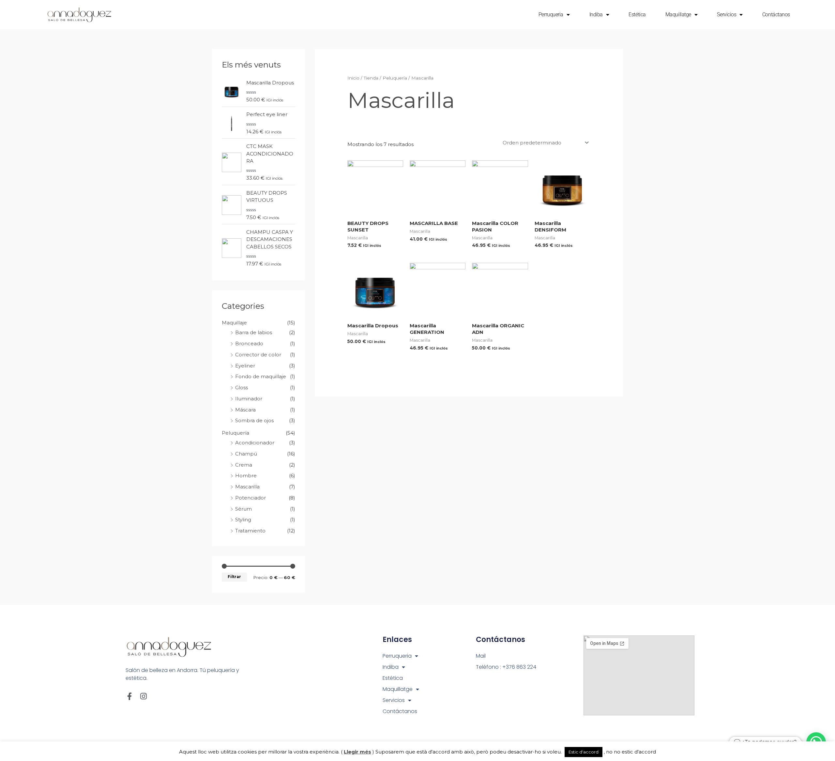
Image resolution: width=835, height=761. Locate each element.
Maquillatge (678, 14)
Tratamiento (250, 531)
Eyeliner (245, 366)
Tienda (371, 78)
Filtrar (234, 576)
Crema (243, 465)
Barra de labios (253, 332)
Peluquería (235, 433)
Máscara (245, 410)
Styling (243, 519)
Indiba (596, 14)
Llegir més (357, 752)
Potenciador (250, 498)
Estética (637, 14)
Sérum (243, 509)
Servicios (726, 14)
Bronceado (249, 343)
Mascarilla (247, 487)
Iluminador (248, 398)
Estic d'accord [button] (584, 751)
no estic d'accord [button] (635, 752)
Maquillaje (234, 323)
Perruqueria (551, 14)
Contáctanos (776, 14)
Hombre (246, 475)
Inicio (353, 78)
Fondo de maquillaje (260, 376)
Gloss (241, 387)
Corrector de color (258, 354)
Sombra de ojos (254, 420)
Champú (246, 454)
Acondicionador (254, 443)
